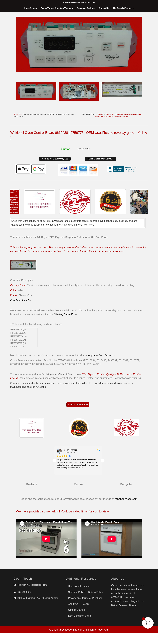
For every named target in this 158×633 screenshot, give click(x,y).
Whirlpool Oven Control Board (130, 114)
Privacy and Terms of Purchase (85, 598)
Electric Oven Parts (113, 114)
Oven (20, 114)
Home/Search (30, 8)
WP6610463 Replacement (104, 116)
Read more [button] (61, 471)
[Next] (142, 201)
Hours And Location (78, 586)
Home (16, 114)
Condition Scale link (21, 300)
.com (112, 355)
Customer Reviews (86, 8)
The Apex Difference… (123, 8)
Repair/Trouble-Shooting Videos (56, 8)
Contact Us (104, 8)
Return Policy (95, 592)
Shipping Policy (76, 592)
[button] (102, 460)
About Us (73, 604)
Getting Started (76, 609)
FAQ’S (85, 604)
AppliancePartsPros (99, 355)
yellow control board (121, 116)
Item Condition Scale (79, 615)
